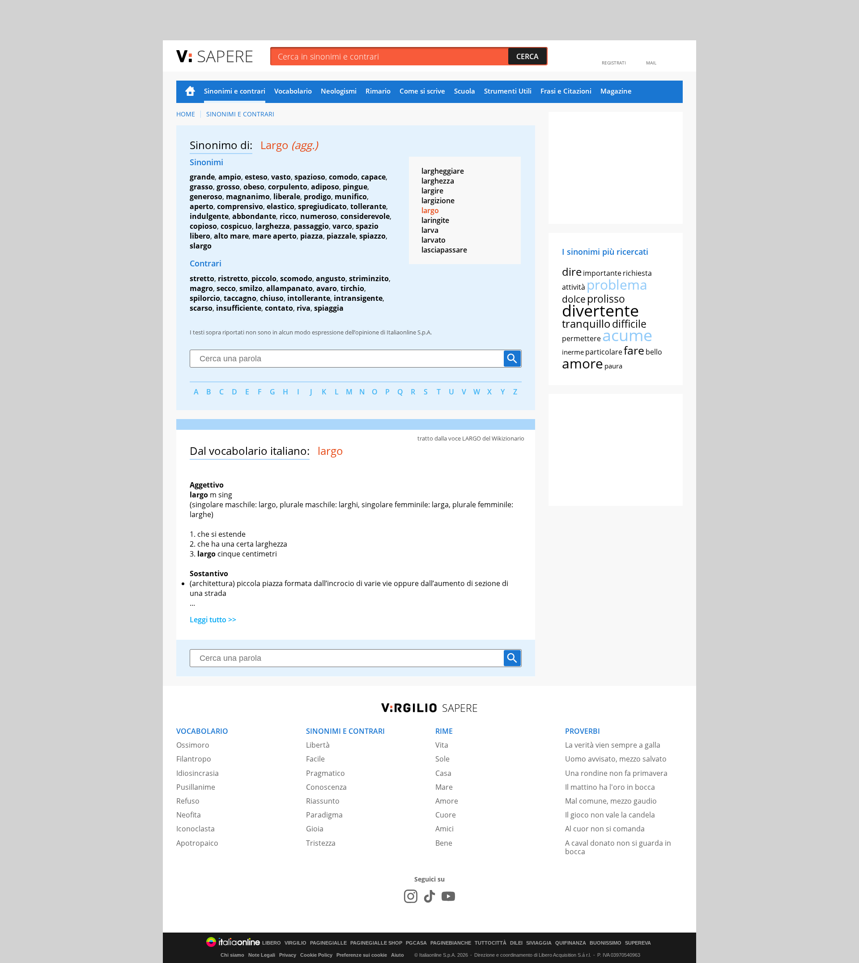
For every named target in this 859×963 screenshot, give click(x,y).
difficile (629, 324)
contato (279, 308)
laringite (435, 220)
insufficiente (238, 308)
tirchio (352, 288)
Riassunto (323, 801)
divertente (600, 310)
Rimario (378, 90)
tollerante (368, 206)
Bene (443, 843)
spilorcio (205, 298)
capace (373, 177)
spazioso (309, 177)
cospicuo (236, 226)
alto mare (231, 236)
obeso (253, 187)
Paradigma (324, 815)
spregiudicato (322, 206)
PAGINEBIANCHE (450, 943)
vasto (281, 177)
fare (634, 350)
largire (432, 191)
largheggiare (442, 171)
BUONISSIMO (605, 943)
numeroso (318, 216)
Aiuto (397, 955)
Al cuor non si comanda (605, 829)
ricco (288, 216)
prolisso (606, 298)
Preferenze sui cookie (361, 955)
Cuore (445, 815)
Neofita (188, 815)
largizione (438, 200)
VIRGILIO (295, 943)
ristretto (233, 278)
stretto (202, 278)
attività (573, 287)
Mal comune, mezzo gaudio (611, 801)
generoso (206, 196)
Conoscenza (326, 787)
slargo (201, 246)
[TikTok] (429, 896)
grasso (201, 187)
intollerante (308, 298)
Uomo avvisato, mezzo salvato (616, 759)
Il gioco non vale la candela (610, 815)
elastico (280, 206)
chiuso (272, 298)
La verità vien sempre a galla (612, 745)
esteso (256, 177)
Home (190, 92)
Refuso (188, 801)
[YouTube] (448, 896)
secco (226, 288)
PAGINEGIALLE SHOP (376, 943)
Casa (443, 773)
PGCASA (416, 943)
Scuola (464, 90)
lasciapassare (444, 250)
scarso (201, 308)
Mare (444, 787)
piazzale (341, 236)
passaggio (311, 226)
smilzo (251, 288)
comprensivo (240, 206)
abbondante (254, 216)
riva (303, 308)
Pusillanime (195, 787)
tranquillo (586, 323)
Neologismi (339, 90)
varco (342, 226)
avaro (326, 288)
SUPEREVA (638, 943)
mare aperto (274, 236)
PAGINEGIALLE (328, 943)
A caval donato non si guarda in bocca (618, 847)
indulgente (209, 216)
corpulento (287, 187)
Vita (441, 745)
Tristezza (321, 843)
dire (572, 271)
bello (654, 352)
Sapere (225, 55)
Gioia (314, 829)
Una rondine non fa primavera (616, 773)
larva (429, 230)
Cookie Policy (316, 955)
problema (617, 284)
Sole (442, 759)
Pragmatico (325, 773)
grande (202, 177)
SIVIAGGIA (539, 943)
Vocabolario (293, 90)
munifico (351, 196)
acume (627, 335)
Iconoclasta (195, 829)
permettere (581, 338)
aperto (201, 206)
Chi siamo (232, 955)
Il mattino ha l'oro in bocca (610, 787)
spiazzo (372, 236)
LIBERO (271, 943)
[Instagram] (410, 896)
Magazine (616, 90)
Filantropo (193, 759)
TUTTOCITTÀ (490, 943)
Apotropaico (197, 843)
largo (430, 210)
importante (602, 273)
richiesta (637, 273)
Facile (315, 759)
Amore (446, 801)
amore (582, 363)
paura (613, 365)
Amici (444, 829)
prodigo (317, 196)
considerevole (365, 216)
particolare (603, 352)
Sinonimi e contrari (234, 90)
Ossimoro (192, 745)
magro (201, 288)
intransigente (358, 298)
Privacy (287, 955)
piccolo (263, 278)
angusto (330, 278)
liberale (286, 196)
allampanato (289, 288)
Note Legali (261, 955)
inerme (573, 351)
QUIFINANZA (570, 943)
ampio (229, 177)
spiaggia (329, 308)
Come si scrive (422, 90)
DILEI (516, 943)
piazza (311, 236)
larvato (433, 240)
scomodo (296, 278)
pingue (355, 187)
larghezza (272, 226)
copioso (203, 226)
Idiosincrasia (197, 773)
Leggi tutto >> (213, 620)
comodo (343, 177)
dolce (574, 299)
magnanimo (248, 196)
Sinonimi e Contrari (240, 114)
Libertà (318, 745)
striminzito (369, 278)
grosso (228, 187)
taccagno (240, 298)
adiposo (325, 187)
